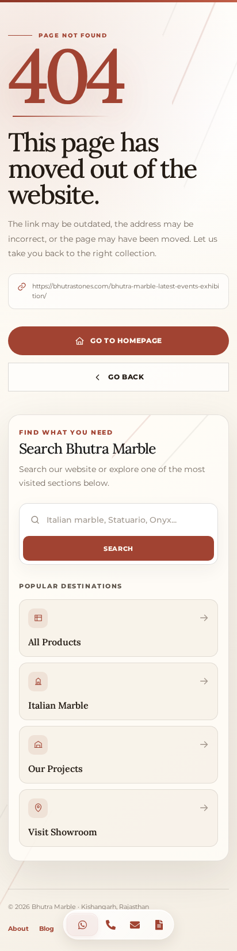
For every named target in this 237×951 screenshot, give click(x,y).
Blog (46, 929)
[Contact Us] (82, 924)
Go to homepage (126, 340)
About (18, 929)
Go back (126, 376)
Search (118, 549)
